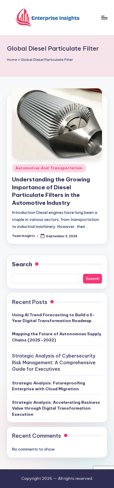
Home (12, 60)
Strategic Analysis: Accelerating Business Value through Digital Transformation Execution (56, 408)
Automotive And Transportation (49, 168)
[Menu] (104, 17)
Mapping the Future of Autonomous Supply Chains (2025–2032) (56, 336)
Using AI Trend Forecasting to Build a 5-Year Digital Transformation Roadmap (53, 317)
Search (22, 264)
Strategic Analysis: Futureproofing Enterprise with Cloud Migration (48, 385)
